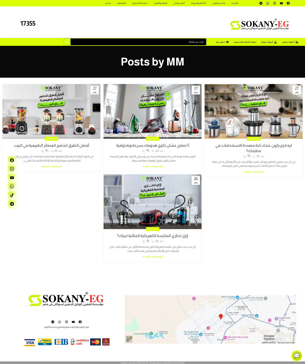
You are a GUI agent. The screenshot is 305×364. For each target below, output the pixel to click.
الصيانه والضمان (160, 3)
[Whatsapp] (268, 3)
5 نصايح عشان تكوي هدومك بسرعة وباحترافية (152, 145)
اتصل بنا (235, 3)
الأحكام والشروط (198, 3)
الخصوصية (121, 3)
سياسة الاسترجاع (140, 3)
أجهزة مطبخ (254, 138)
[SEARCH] (67, 42)
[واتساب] (12, 186)
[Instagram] (274, 3)
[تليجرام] (12, 204)
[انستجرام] (12, 169)
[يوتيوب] (12, 178)
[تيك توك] (12, 195)
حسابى (108, 3)
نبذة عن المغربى (218, 3)
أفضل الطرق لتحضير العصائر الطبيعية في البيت (51, 145)
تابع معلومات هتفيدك (253, 171)
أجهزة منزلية (153, 138)
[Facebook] (288, 3)
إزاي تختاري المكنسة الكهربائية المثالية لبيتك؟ (152, 236)
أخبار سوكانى (179, 3)
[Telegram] (261, 3)
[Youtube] (281, 3)
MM (175, 62)
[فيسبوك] (12, 160)
